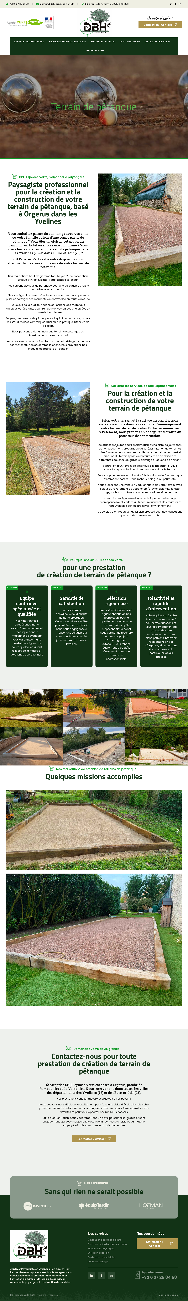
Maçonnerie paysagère (103, 41)
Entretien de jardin (130, 41)
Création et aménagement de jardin (67, 41)
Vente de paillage (95, 50)
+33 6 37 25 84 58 (159, 1277)
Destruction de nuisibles (158, 41)
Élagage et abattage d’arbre (29, 41)
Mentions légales (168, 1295)
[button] (10, 830)
